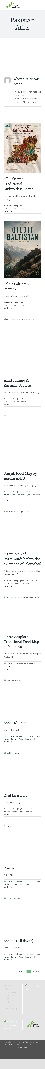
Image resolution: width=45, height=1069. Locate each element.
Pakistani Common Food (13, 739)
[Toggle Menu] (39, 5)
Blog (11, 208)
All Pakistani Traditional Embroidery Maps (18, 184)
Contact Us (8, 1009)
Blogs (8, 1005)
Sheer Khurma (15, 722)
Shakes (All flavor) (18, 940)
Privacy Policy (22, 1048)
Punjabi (27, 495)
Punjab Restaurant (17, 495)
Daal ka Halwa (15, 795)
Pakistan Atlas (11, 206)
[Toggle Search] (33, 4)
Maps (8, 989)
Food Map (8, 986)
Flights (8, 1002)
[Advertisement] (22, 53)
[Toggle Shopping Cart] (27, 4)
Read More (8, 211)
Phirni (9, 868)
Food (34, 492)
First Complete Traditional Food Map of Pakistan (21, 641)
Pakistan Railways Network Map (11, 995)
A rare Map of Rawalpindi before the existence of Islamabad (22, 559)
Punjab (6, 495)
